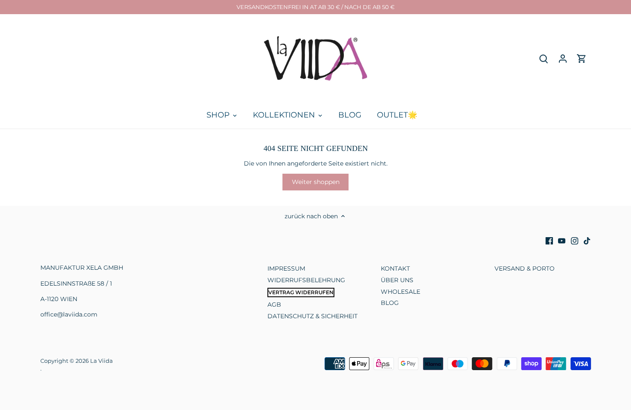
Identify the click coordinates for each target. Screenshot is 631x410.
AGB (274, 304)
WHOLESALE (400, 291)
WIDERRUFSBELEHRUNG (306, 280)
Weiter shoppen (316, 182)
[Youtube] (561, 241)
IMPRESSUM (286, 268)
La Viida (101, 361)
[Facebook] (549, 241)
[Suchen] (543, 58)
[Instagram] (574, 241)
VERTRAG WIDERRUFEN (301, 292)
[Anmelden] (562, 58)
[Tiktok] (587, 241)
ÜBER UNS (397, 280)
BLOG (390, 303)
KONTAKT (395, 268)
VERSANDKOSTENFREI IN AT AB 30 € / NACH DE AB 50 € (315, 6)
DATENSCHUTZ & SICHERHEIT (312, 316)
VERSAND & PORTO (524, 268)
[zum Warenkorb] (581, 58)
